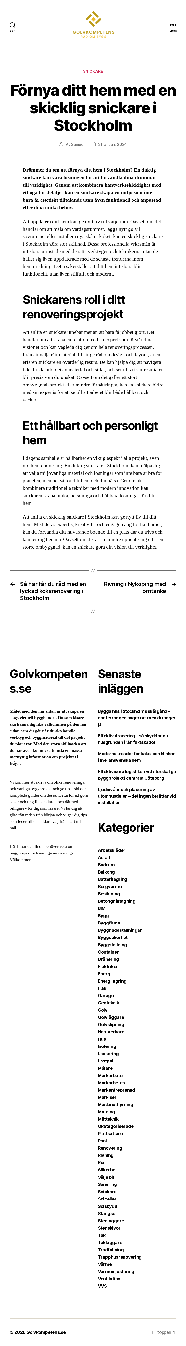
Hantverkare (111, 1031)
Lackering (108, 1053)
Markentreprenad (116, 1089)
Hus (102, 1039)
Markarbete (110, 1075)
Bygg (103, 915)
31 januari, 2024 (112, 144)
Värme (105, 1264)
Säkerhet (107, 1169)
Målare (105, 1068)
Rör (101, 1162)
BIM (102, 908)
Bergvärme (110, 886)
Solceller (107, 1198)
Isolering (107, 1046)
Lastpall (106, 1060)
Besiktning (109, 893)
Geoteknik (108, 1002)
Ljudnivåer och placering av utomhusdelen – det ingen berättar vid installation (137, 796)
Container (108, 951)
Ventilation (109, 1278)
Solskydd (107, 1206)
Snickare (93, 71)
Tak (102, 1235)
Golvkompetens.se (46, 1332)
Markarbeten (111, 1082)
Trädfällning (111, 1249)
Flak (102, 988)
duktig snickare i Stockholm (100, 465)
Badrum (106, 864)
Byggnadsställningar (120, 930)
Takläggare (110, 1242)
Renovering (110, 1148)
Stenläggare (111, 1220)
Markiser (107, 1097)
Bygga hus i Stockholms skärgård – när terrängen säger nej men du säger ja (137, 718)
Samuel (77, 144)
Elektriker (108, 966)
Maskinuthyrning (115, 1104)
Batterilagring (112, 879)
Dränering (108, 959)
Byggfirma (109, 922)
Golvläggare (111, 1017)
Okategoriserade (116, 1126)
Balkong (106, 872)
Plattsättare (110, 1133)
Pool (102, 1140)
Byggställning (112, 944)
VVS (102, 1286)
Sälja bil (106, 1177)
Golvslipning (111, 1024)
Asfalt (104, 857)
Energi (104, 973)
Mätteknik (108, 1119)
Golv (103, 1010)
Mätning (106, 1111)
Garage (106, 995)
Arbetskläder (111, 850)
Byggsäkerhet (113, 937)
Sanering (107, 1184)
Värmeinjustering (116, 1271)
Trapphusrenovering (120, 1257)
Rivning (106, 1155)
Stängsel (107, 1213)
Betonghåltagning (117, 901)
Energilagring (112, 981)
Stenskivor (109, 1228)
